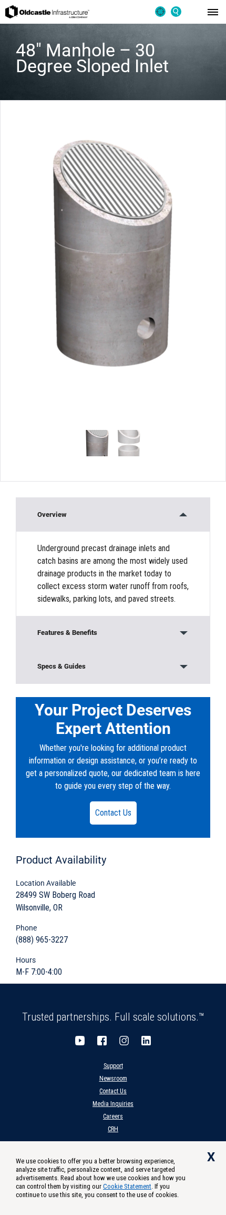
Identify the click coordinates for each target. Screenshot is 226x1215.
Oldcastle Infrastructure (47, 11)
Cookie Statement (127, 1186)
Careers (113, 1116)
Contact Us (113, 813)
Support (113, 1066)
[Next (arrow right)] (207, 607)
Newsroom (113, 1078)
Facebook (102, 1040)
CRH (113, 1129)
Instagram (124, 1040)
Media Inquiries (113, 1104)
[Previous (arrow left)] (18, 607)
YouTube (80, 1040)
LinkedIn (146, 1040)
